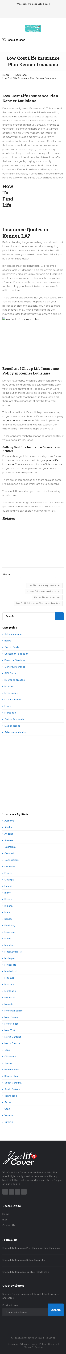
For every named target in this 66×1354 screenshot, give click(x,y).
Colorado (9, 853)
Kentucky (9, 925)
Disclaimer (12, 1344)
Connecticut (11, 860)
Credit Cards (11, 647)
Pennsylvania (12, 1069)
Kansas (8, 919)
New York (9, 1030)
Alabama (9, 820)
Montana (9, 984)
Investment (11, 693)
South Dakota (12, 1089)
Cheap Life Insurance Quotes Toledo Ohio (25, 1272)
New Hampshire (13, 1010)
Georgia (9, 879)
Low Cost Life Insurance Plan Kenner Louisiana (38, 603)
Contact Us (8, 1225)
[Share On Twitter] (24, 574)
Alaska (8, 827)
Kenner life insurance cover (47, 597)
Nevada (8, 1004)
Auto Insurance (13, 634)
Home (5, 1214)
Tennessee (10, 1096)
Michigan (9, 958)
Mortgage (10, 712)
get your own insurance (20, 420)
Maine (7, 938)
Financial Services (14, 660)
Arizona (8, 834)
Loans (7, 706)
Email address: (10, 1305)
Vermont (9, 1115)
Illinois (8, 899)
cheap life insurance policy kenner (44, 591)
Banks (7, 640)
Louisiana (9, 932)
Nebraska (9, 997)
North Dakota (12, 1043)
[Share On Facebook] (33, 574)
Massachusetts (13, 951)
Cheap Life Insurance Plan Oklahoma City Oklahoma (31, 1248)
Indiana (8, 906)
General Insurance (14, 667)
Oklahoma (10, 1056)
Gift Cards (10, 673)
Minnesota (10, 965)
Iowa (7, 912)
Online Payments (14, 719)
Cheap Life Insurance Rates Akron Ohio (23, 1260)
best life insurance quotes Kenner (44, 585)
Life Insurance (12, 699)
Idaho (7, 892)
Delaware (10, 866)
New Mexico (11, 1023)
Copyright (53, 1344)
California (10, 847)
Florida (8, 873)
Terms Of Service (33, 1347)
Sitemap (24, 1344)
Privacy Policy (38, 1344)
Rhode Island (11, 1076)
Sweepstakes (12, 726)
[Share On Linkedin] (42, 574)
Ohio (7, 1050)
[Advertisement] (40, 204)
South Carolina (12, 1082)
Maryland (9, 945)
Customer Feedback (16, 653)
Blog (5, 1219)
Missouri (9, 978)
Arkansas (9, 840)
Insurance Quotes (14, 680)
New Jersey (11, 1017)
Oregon (8, 1063)
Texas (7, 1102)
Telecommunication (15, 732)
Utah (7, 1109)
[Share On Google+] (51, 574)
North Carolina (12, 1037)
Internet (9, 686)
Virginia (8, 1122)
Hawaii (8, 886)
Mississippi (10, 971)
